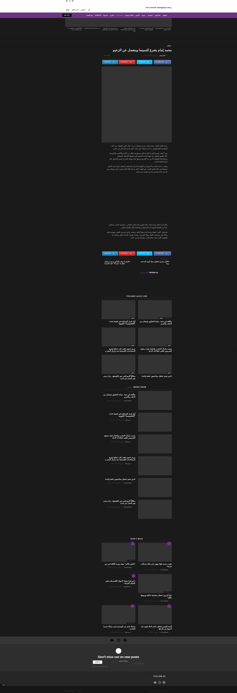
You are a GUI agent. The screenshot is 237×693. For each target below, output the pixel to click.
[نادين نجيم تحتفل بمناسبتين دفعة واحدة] (92, 22)
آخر (89, 10)
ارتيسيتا (105, 15)
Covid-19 (98, 15)
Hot (169, 543)
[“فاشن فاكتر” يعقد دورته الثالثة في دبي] (118, 552)
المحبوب (83, 10)
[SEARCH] (78, 15)
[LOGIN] (75, 15)
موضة (143, 15)
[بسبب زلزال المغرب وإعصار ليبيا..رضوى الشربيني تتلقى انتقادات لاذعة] (127, 22)
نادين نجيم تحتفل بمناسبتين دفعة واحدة (92, 28)
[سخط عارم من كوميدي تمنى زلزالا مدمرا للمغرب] (118, 614)
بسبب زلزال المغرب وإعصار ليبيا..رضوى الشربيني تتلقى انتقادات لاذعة (127, 30)
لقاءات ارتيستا (129, 15)
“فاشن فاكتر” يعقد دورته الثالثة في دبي (120, 564)
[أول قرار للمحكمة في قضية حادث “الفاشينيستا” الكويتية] (145, 22)
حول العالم (90, 15)
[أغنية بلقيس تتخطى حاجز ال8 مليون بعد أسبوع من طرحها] (155, 614)
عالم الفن (157, 15)
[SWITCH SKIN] (82, 15)
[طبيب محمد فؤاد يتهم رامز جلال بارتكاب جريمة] (155, 552)
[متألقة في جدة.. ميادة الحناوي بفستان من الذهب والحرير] (163, 22)
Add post (67, 15)
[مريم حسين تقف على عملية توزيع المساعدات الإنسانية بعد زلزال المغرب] (109, 22)
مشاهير (165, 15)
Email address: (123, 661)
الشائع (67, 10)
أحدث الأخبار (75, 10)
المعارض (150, 15)
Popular (132, 606)
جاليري (112, 15)
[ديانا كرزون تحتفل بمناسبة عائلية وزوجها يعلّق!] (155, 583)
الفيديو (138, 15)
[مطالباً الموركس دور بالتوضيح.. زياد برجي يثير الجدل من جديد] (74, 22)
